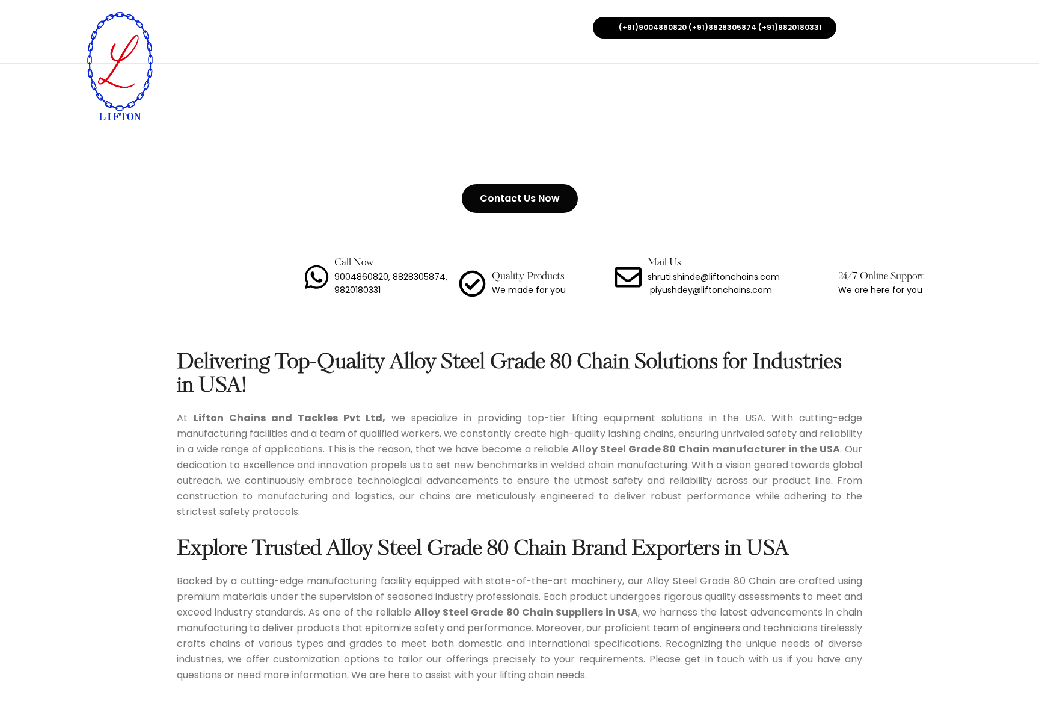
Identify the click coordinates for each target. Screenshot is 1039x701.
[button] (714, 28)
